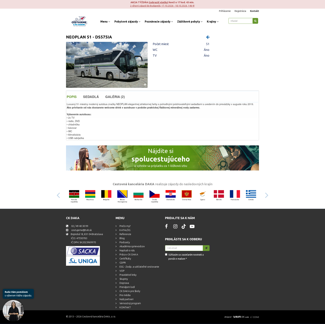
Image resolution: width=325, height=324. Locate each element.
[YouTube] (192, 227)
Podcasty (124, 242)
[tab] (75, 97)
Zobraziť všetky (73, 2)
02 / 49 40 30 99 (79, 226)
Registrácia (241, 11)
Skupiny (123, 278)
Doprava (124, 282)
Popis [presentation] (72, 96)
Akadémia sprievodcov (132, 246)
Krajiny (212, 21)
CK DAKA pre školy (129, 291)
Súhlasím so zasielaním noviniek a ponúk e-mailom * (186, 256)
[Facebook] (166, 227)
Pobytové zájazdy (126, 21)
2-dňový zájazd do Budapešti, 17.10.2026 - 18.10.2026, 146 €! (76, 5)
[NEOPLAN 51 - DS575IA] (107, 65)
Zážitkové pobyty (189, 21)
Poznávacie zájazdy (158, 21)
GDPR (122, 262)
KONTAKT (125, 307)
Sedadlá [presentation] (91, 96)
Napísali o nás (127, 250)
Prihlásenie (225, 11)
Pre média (125, 295)
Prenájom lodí (127, 287)
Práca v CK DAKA (128, 254)
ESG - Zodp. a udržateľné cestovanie (139, 266)
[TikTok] (184, 228)
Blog (122, 238)
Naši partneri (126, 299)
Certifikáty (125, 258)
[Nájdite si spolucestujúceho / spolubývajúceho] (162, 157)
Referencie (125, 234)
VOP (121, 270)
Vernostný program (130, 303)
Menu (104, 21)
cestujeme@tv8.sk (81, 230)
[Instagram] (175, 227)
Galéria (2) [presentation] (115, 96)
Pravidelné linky (127, 274)
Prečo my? (125, 226)
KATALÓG (125, 230)
